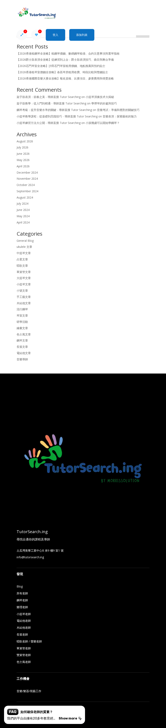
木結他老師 (24, 627)
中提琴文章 (24, 253)
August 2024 (25, 197)
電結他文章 (24, 353)
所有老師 (22, 593)
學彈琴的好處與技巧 (104, 103)
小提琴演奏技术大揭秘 (100, 97)
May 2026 (23, 160)
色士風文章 (24, 334)
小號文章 (22, 290)
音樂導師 (22, 359)
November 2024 (27, 178)
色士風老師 (24, 662)
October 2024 (26, 185)
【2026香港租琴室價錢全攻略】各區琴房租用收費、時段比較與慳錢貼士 (62, 72)
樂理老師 (22, 607)
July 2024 (22, 203)
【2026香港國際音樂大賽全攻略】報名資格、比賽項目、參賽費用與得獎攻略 (65, 78)
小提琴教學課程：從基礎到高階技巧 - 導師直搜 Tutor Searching (57, 116)
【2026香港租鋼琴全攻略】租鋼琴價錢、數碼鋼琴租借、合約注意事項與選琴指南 (68, 53)
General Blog (25, 241)
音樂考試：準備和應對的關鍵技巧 (118, 110)
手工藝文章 (24, 297)
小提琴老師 (24, 614)
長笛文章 (22, 347)
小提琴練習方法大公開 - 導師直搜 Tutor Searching (49, 123)
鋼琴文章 (22, 340)
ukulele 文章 (24, 247)
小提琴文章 (24, 284)
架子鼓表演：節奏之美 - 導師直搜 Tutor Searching (49, 97)
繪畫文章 (22, 328)
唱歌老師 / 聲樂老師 (29, 641)
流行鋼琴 (22, 309)
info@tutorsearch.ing (30, 557)
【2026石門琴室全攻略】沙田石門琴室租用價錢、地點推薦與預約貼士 (61, 66)
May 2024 (23, 216)
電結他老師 (24, 621)
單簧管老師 (24, 648)
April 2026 (23, 166)
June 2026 (23, 154)
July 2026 (22, 147)
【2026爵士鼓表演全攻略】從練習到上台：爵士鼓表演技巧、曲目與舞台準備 (65, 59)
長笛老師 (22, 634)
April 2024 (23, 222)
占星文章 (22, 259)
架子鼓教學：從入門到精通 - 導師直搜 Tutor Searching (51, 103)
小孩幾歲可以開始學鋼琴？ (103, 123)
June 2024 (23, 210)
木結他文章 (24, 303)
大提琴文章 (24, 278)
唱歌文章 (22, 265)
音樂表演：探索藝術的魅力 (120, 116)
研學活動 (22, 322)
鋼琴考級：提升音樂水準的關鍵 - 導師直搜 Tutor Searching (54, 110)
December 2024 (27, 172)
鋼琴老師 (22, 600)
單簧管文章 (24, 272)
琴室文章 (22, 315)
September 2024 (27, 191)
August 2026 (25, 141)
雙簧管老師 (24, 655)
